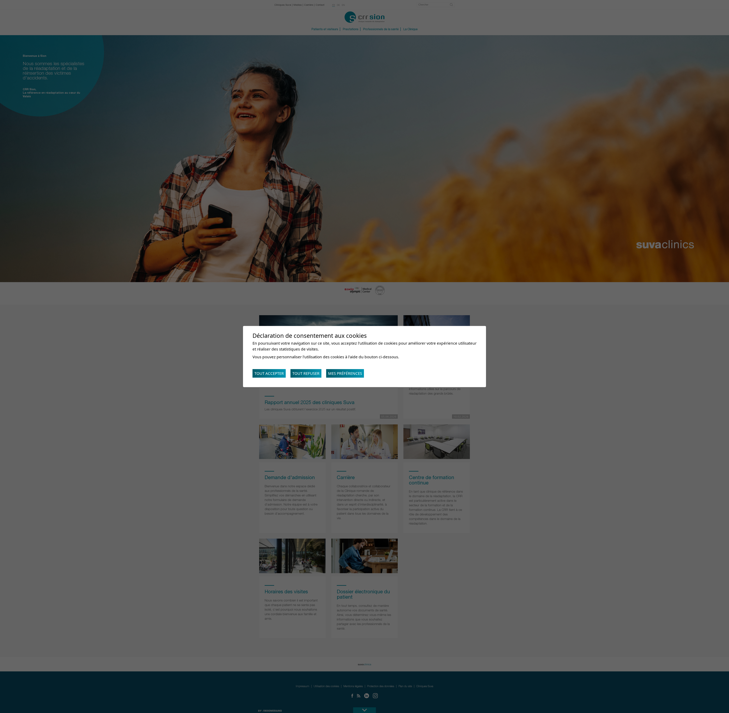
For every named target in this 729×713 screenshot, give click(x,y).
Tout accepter (269, 373)
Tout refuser (306, 373)
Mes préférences (345, 373)
